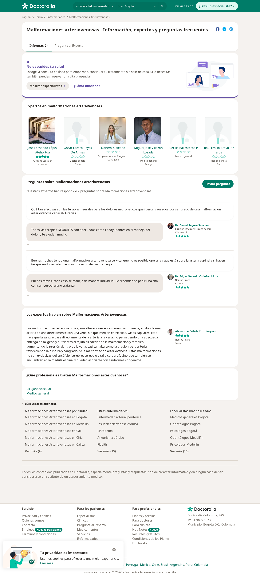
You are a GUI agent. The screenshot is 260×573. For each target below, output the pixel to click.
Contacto (28, 525)
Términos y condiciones (39, 534)
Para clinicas (141, 525)
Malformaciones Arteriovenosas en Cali (53, 431)
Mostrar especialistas (46, 86)
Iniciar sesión (183, 6)
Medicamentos (88, 529)
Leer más (46, 563)
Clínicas (82, 520)
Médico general (37, 393)
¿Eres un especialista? (215, 6)
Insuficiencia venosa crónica (117, 424)
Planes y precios (144, 516)
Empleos (41, 529)
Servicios (83, 534)
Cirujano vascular (38, 389)
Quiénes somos (33, 520)
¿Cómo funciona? (87, 86)
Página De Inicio (32, 17)
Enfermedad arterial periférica (119, 417)
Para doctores (142, 520)
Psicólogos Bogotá (183, 431)
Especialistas (86, 516)
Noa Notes (145, 529)
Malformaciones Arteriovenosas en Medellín (57, 424)
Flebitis (102, 444)
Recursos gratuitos (146, 534)
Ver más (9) (33, 451)
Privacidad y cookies (36, 516)
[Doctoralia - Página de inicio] (46, 6)
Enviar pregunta (218, 184)
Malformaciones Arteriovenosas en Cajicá (55, 444)
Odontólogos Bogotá (185, 424)
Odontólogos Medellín (186, 437)
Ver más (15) (106, 451)
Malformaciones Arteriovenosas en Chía (54, 437)
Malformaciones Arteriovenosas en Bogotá (56, 417)
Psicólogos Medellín (184, 444)
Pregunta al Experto (69, 45)
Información (39, 45)
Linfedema (105, 431)
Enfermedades (56, 17)
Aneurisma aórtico (110, 437)
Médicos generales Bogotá (189, 417)
